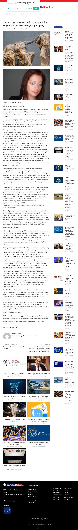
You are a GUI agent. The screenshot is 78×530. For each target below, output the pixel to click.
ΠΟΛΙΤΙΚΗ (27, 14)
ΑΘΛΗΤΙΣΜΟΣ (69, 14)
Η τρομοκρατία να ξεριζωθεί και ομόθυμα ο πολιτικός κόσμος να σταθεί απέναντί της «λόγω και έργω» (70, 336)
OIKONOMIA (57, 493)
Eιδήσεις (14, 336)
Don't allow (29, 8)
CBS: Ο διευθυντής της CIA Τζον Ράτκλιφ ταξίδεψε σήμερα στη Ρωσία (69, 168)
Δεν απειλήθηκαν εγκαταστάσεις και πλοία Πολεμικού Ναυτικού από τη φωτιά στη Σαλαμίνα (69, 83)
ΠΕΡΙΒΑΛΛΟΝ (37, 14)
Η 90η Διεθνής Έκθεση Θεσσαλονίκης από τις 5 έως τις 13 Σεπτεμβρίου (69, 278)
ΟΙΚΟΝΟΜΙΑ (21, 14)
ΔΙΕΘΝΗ (64, 14)
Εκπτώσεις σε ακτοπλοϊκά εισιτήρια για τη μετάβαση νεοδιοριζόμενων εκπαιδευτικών (69, 108)
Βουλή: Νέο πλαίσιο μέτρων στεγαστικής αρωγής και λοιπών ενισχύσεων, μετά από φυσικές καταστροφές (69, 396)
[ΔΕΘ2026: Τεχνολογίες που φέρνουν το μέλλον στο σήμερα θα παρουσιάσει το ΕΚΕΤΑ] (14, 363)
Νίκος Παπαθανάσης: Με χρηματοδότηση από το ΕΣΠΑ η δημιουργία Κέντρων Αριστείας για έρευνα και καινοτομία (70, 262)
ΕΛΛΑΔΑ (15, 14)
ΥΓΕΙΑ (31, 14)
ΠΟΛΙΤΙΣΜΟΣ (44, 14)
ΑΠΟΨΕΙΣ (67, 499)
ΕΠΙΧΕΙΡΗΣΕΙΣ (51, 14)
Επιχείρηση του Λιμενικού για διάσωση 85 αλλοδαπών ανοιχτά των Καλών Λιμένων (69, 381)
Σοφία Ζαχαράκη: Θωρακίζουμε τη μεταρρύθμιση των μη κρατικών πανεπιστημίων (69, 246)
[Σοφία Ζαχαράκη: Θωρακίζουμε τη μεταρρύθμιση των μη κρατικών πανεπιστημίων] (58, 246)
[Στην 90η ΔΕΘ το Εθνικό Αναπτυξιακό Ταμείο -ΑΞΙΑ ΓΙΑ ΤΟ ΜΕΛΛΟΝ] (38, 433)
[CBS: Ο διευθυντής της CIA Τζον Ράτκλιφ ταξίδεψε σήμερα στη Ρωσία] (58, 168)
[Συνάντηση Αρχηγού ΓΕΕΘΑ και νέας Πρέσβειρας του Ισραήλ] (58, 217)
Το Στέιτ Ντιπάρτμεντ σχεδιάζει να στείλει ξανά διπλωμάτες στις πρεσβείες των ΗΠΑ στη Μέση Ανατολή (69, 182)
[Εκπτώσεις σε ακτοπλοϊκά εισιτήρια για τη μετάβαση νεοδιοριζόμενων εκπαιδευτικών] (38, 409)
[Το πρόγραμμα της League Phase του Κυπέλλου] (14, 409)
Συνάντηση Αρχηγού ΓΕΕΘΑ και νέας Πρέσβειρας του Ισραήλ (70, 217)
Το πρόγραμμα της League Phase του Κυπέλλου (69, 96)
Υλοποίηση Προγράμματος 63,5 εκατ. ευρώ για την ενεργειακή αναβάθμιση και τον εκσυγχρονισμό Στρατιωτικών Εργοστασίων (69, 320)
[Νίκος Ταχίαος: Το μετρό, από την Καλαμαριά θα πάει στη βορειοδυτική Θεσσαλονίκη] (58, 303)
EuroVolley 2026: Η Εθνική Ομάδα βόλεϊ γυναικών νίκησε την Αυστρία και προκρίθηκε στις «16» (70, 124)
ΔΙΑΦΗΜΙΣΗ (31, 503)
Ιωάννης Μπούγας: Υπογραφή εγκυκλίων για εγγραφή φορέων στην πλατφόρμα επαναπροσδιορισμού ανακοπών (70, 232)
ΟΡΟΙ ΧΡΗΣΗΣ (48, 524)
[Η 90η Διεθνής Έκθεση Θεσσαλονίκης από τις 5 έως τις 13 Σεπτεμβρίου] (58, 278)
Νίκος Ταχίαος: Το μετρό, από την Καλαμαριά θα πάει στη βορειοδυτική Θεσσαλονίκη (69, 304)
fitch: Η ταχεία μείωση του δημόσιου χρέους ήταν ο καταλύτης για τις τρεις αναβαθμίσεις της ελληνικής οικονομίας (69, 152)
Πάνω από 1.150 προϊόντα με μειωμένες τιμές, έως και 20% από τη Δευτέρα (69, 68)
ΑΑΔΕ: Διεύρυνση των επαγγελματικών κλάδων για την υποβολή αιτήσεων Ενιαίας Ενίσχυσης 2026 (69, 366)
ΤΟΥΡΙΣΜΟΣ (58, 14)
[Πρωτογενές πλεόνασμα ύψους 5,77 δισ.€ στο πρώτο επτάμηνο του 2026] (58, 350)
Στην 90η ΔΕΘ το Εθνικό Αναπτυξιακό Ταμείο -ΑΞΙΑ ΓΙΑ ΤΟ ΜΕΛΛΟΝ (70, 137)
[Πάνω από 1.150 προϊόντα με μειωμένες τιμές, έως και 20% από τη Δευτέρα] (14, 386)
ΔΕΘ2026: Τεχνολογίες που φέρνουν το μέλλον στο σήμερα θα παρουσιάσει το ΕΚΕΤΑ (69, 35)
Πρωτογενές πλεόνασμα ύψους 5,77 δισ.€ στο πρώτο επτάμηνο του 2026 (69, 350)
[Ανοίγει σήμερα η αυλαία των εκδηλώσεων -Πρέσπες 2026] (58, 291)
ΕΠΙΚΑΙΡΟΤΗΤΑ (8, 14)
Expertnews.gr (11, 28)
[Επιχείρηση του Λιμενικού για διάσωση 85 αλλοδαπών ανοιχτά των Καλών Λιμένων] (58, 380)
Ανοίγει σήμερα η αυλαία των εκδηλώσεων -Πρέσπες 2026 (69, 291)
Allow (36, 8)
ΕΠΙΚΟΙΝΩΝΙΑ (32, 501)
